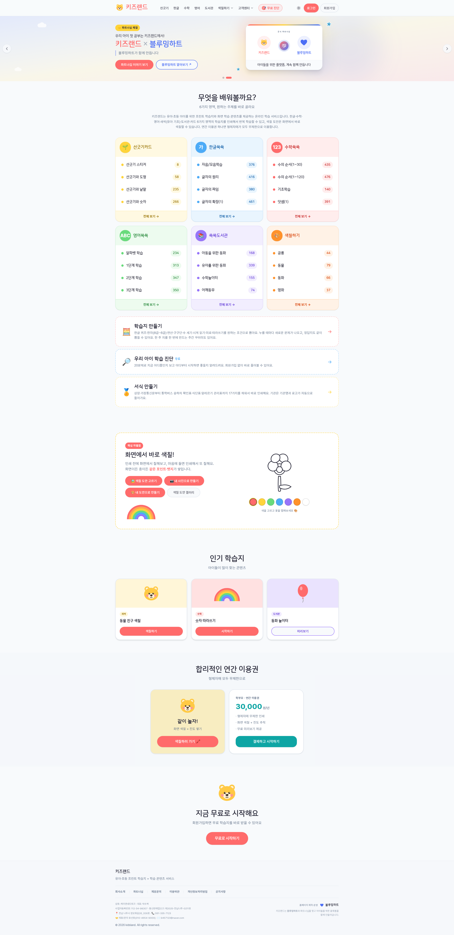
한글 (176, 8)
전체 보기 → (151, 216)
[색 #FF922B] (297, 502)
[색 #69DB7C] (270, 502)
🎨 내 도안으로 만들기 (145, 492)
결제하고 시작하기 (266, 741)
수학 (187, 8)
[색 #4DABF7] (279, 502)
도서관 (209, 8)
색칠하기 (223, 8)
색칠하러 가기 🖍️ (187, 741)
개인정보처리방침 (197, 891)
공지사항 (221, 891)
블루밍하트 (292, 910)
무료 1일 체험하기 (132, 61)
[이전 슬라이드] (6, 48)
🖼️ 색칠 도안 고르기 (144, 481)
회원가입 (329, 8)
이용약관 (174, 891)
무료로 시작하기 (227, 838)
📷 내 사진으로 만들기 (184, 481)
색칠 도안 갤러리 (183, 492)
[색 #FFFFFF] (305, 502)
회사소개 (120, 891)
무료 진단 (270, 8)
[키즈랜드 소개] (225, 78)
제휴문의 (156, 891)
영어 (197, 8)
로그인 (311, 8)
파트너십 (138, 891)
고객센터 (244, 8)
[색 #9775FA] (288, 502)
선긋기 (164, 8)
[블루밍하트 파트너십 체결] (231, 78)
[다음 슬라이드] (447, 48)
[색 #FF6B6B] (253, 502)
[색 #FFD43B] (262, 502)
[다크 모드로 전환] (298, 8)
